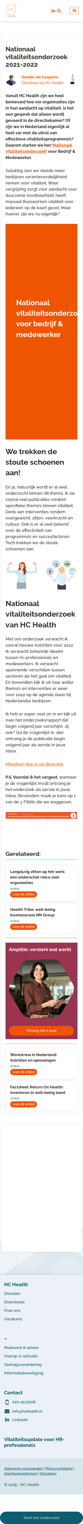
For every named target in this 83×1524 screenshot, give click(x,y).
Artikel (15, 888)
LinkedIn (20, 1419)
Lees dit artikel (23, 894)
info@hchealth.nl (27, 1411)
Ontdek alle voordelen (41, 1230)
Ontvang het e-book (41, 1030)
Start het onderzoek (41, 1518)
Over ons (12, 1310)
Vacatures (13, 1319)
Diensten (12, 1293)
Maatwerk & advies (21, 1347)
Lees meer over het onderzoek (35, 422)
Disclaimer (48, 1473)
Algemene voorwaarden (23, 1468)
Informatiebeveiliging (23, 1373)
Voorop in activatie (21, 1356)
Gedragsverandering (23, 1364)
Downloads (14, 1302)
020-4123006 (24, 1402)
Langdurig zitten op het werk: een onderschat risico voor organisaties (37, 877)
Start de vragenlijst (32, 405)
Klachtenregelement (20, 1473)
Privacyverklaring (58, 1468)
